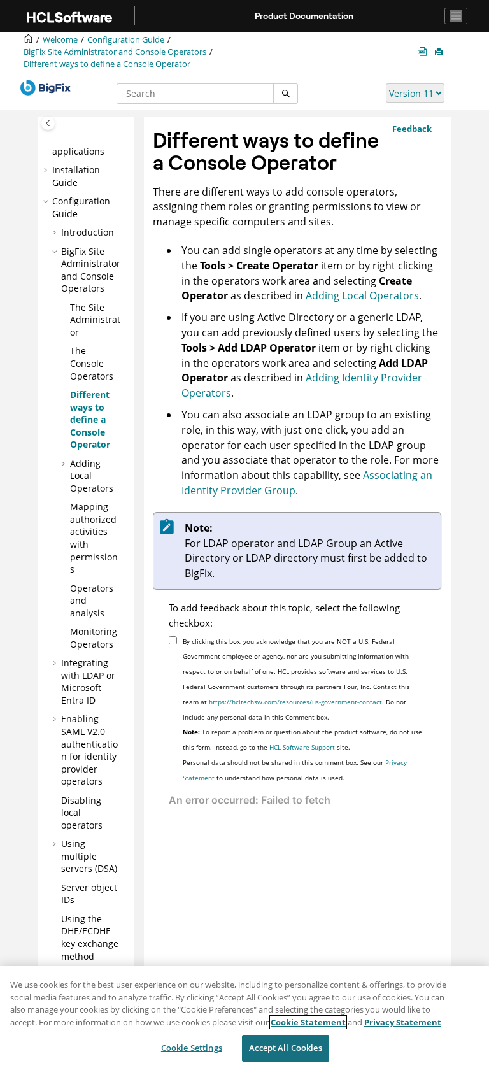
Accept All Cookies (285, 1047)
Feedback (412, 128)
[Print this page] (440, 52)
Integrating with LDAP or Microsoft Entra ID (88, 681)
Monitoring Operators (93, 637)
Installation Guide (76, 176)
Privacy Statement (402, 1022)
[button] (47, 170)
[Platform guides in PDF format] (424, 53)
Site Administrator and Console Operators (115, 51)
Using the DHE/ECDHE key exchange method (89, 937)
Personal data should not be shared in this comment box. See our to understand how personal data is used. (295, 770)
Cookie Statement (308, 1022)
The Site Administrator (95, 319)
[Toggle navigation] (455, 16)
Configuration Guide (125, 39)
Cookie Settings (191, 1047)
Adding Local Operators (362, 295)
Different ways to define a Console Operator (107, 64)
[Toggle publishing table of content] (48, 123)
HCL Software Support (302, 747)
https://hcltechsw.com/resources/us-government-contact (295, 701)
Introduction (87, 232)
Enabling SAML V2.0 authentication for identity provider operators (89, 750)
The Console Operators (91, 363)
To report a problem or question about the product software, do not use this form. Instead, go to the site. (302, 739)
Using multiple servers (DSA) (89, 855)
